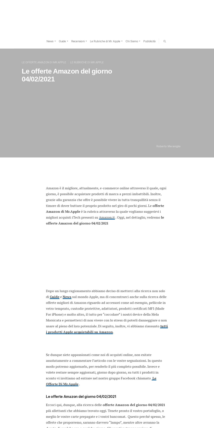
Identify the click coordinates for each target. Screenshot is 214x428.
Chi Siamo (132, 41)
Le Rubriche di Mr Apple (105, 41)
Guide (62, 41)
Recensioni (78, 41)
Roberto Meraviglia (168, 146)
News (50, 41)
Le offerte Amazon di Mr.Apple (44, 62)
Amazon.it (107, 217)
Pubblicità (149, 41)
